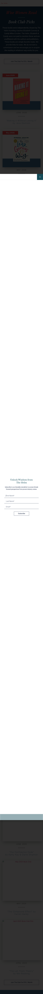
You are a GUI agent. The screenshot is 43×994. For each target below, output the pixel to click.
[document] (21, 497)
